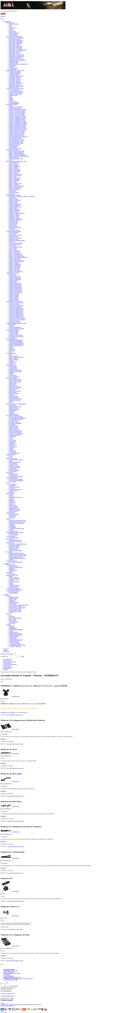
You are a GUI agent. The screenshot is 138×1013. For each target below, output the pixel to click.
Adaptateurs (12, 349)
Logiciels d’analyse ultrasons (12, 588)
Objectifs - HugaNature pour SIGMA (17, 126)
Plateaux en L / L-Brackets (15, 237)
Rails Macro (12, 499)
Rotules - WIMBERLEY (15, 166)
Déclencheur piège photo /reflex (16, 58)
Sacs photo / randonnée (14, 422)
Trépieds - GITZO (13, 202)
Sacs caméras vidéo (13, 426)
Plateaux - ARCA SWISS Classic (16, 256)
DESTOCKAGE (10, 22)
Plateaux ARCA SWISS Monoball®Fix (18, 257)
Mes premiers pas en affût (15, 540)
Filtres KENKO (12, 383)
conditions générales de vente (15, 1004)
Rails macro (12, 241)
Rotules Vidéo (12, 191)
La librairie (5, 594)
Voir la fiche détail (10, 714)
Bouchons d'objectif (13, 397)
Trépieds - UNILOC (13, 212)
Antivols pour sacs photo (14, 435)
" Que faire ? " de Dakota (15, 646)
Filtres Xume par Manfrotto (15, 387)
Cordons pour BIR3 (13, 331)
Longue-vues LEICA (14, 304)
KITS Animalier (13, 224)
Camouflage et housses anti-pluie (16, 528)
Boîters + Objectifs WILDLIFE (16, 152)
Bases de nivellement (14, 232)
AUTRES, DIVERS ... (14, 636)
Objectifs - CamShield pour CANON (17, 117)
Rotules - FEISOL (13, 173)
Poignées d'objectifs (13, 239)
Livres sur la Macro (13, 506)
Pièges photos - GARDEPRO (16, 42)
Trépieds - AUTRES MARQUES (17, 213)
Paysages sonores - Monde (15, 611)
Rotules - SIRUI (13, 182)
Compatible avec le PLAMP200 (8, 712)
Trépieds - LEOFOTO (14, 205)
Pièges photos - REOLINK (15, 47)
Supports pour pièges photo (15, 370)
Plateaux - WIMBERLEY (15, 265)
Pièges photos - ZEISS (14, 44)
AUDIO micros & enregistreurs (16, 523)
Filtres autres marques (14, 388)
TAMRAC (11, 448)
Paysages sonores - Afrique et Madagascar (18, 605)
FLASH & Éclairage (11, 353)
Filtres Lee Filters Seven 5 (15, 381)
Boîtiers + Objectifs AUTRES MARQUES (19, 156)
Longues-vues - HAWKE (15, 322)
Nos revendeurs (7, 665)
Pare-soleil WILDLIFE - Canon (16, 139)
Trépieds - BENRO (13, 199)
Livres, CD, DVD (13, 535)
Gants (10, 96)
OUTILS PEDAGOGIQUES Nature (14, 532)
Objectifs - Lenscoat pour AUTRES (17, 116)
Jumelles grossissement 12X (15, 288)
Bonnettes (11, 394)
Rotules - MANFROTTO (15, 178)
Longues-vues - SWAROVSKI (16, 305)
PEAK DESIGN (13, 446)
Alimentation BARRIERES (15, 341)
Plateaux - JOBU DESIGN (15, 260)
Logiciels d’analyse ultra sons (16, 589)
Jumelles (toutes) (13, 282)
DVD (7, 614)
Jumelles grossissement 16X (15, 291)
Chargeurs (11, 348)
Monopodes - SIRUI (14, 221)
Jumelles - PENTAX (14, 298)
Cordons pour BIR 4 (14, 333)
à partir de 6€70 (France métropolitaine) (10, 971)
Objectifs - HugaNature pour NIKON (17, 125)
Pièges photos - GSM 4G (15, 53)
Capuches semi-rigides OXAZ (16, 92)
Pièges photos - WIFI (14, 52)
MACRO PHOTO (10, 493)
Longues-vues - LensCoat (15, 108)
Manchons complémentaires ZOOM (17, 109)
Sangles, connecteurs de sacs (15, 431)
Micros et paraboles (10, 564)
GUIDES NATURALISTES (15, 634)
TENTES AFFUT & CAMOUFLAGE (15, 70)
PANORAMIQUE (10, 512)
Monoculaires (12, 274)
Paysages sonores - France (15, 610)
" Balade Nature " (13, 637)
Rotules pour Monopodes (15, 188)
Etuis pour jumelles (13, 428)
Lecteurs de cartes (13, 490)
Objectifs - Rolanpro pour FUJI (16, 135)
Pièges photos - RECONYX (15, 48)
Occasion (11, 518)
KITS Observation (13, 223)
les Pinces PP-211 (23, 712)
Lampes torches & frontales (15, 489)
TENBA (11, 449)
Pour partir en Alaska (14, 547)
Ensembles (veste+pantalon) (15, 93)
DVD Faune (12, 616)
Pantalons (11, 99)
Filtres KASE (12, 384)
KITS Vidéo (12, 228)
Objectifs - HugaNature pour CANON (18, 123)
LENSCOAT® (12, 441)
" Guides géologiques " (14, 642)
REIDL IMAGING (13, 414)
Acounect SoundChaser (14, 585)
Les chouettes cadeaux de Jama (8, 993)
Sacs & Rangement (13, 35)
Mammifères (12, 601)
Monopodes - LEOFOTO (15, 218)
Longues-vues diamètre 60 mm (16, 309)
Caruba (11, 455)
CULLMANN (12, 436)
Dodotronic (11, 580)
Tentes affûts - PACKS (14, 84)
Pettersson (11, 584)
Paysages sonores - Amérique (15, 606)
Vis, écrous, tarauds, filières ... (16, 247)
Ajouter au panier (19, 714)
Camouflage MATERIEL (15, 71)
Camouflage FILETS (14, 74)
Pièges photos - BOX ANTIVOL (16, 55)
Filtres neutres (12, 389)
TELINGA (11, 571)
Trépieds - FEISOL (13, 201)
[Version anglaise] (2, 14)
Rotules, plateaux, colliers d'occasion (17, 555)
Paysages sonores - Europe (15, 608)
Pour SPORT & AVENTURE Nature (17, 544)
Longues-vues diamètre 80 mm (16, 311)
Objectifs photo (9, 472)
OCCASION (9, 551)
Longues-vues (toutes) (14, 320)
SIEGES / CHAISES (14, 87)
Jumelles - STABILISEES (15, 279)
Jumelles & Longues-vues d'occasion (17, 554)
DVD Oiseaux (12, 620)
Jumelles (11, 29)
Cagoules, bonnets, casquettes (16, 91)
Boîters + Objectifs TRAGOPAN (16, 151)
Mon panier (6, 649)
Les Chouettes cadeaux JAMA (16, 562)
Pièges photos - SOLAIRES (15, 51)
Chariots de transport (11, 454)
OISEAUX (11, 625)
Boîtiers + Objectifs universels (16, 106)
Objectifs (11, 494)
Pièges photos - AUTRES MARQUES (18, 49)
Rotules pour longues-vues (15, 187)
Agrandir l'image (15, 696)
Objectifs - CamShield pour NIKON (17, 118)
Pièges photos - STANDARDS (16, 38)
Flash (10, 26)
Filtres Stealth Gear (13, 385)
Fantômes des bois (13, 95)
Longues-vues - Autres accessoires (17, 319)
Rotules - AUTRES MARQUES (16, 186)
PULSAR (11, 326)
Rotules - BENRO (13, 167)
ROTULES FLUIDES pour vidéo (17, 522)
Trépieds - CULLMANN (15, 200)
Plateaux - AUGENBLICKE (15, 254)
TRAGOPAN (12, 450)
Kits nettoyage (12, 405)
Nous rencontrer (7, 660)
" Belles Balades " (13, 638)
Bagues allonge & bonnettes (15, 497)
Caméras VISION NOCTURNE (16, 328)
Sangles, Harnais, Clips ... (12, 458)
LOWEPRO (12, 442)
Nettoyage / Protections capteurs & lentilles (16, 403)
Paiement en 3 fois (11, 977)
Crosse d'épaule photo (14, 376)
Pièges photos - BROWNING (16, 40)
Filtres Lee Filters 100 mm (15, 379)
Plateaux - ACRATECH (14, 258)
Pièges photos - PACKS (14, 39)
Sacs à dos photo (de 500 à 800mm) (17, 418)
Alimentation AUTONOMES (16, 340)
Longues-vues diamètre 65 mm (16, 310)
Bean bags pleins (13, 367)
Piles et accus (12, 350)
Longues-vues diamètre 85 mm (16, 314)
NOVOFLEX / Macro (14, 510)
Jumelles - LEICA (13, 275)
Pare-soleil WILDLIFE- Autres (16, 143)
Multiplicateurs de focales (15, 391)
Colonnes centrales (13, 222)
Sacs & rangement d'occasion (15, 557)
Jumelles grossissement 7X (15, 283)
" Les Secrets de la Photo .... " (16, 643)
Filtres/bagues (12, 27)
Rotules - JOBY (13, 176)
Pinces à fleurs (12, 502)
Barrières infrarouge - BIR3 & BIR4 (17, 60)
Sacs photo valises (13, 420)
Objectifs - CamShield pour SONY (17, 119)
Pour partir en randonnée (14, 545)
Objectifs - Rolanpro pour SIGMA (17, 134)
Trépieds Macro (12, 505)
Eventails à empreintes (14, 487)
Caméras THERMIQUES (15, 327)
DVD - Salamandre (13, 621)
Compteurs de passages (14, 579)
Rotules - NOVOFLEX (14, 179)
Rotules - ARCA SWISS (14, 170)
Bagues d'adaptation (13, 393)
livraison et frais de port (28, 1004)
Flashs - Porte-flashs (13, 359)
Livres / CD (12, 30)
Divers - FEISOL (13, 248)
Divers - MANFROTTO (14, 250)
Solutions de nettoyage (14, 409)
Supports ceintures (13, 368)
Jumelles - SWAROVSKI (15, 278)
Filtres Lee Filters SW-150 (15, 380)
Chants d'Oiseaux (13, 598)
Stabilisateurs (12, 525)
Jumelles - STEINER (14, 300)
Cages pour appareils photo (15, 235)
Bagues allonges (13, 392)
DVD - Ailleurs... (13, 619)
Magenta (11, 583)
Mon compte (6, 651)
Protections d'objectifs (14, 33)
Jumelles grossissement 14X (15, 289)
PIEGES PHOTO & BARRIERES (14, 36)
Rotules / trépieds (13, 34)
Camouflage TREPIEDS (14, 73)
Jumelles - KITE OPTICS (15, 276)
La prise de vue (6, 21)
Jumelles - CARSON (14, 296)
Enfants (11, 612)
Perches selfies (12, 481)
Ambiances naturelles (14, 597)
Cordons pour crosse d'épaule (16, 335)
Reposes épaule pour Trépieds (16, 243)
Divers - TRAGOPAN (14, 252)
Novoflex (11, 374)
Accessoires (12, 193)
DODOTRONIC (13, 570)
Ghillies (11, 97)
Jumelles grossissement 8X (15, 284)
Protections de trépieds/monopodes (17, 240)
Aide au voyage (10, 542)
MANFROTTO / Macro (14, 509)
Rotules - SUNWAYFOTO (15, 183)
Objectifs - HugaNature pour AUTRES (18, 128)
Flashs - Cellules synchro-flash (16, 357)
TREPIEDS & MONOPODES (13, 195)
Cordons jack (12, 337)
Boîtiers (11, 105)
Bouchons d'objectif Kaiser (15, 398)
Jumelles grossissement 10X (15, 287)
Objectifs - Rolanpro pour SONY (16, 132)
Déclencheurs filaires (14, 61)
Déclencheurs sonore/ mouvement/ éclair (18, 64)
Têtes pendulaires (13, 147)
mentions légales (4, 1004)
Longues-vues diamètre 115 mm (16, 317)
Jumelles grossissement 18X (15, 292)
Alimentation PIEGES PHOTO (16, 343)
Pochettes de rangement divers (16, 433)
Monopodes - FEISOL (14, 215)
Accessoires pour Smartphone (16, 479)
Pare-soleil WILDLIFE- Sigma (16, 141)
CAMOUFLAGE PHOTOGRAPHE (15, 88)
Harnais (11, 461)
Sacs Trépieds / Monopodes (15, 423)
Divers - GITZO (13, 249)
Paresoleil (11, 401)
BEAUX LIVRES (13, 632)
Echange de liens (7, 668)
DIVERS (11, 559)
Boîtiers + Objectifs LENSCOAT (16, 153)
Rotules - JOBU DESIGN (15, 175)
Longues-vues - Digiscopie (15, 306)
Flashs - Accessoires (13, 355)
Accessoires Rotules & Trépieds (13, 231)
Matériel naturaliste (13, 533)
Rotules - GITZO (13, 164)
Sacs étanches (12, 424)
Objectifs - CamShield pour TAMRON (18, 122)
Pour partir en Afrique (14, 546)
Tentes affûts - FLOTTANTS (16, 83)
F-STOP (11, 437)
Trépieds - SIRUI (13, 208)
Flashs (10, 354)
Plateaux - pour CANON (15, 266)
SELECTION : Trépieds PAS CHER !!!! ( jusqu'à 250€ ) (22, 196)
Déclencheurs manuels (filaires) (16, 336)
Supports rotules (13, 245)
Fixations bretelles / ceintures (15, 459)
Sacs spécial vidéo (13, 531)
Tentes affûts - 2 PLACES (15, 79)
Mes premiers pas (10, 538)
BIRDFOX (11, 568)
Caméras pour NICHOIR (15, 57)
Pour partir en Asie (13, 549)
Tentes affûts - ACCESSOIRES (16, 86)
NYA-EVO (11, 445)
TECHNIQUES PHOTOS (15, 633)
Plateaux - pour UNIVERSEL (16, 271)
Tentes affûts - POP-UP (14, 81)
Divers (10, 25)
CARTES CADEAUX (11, 560)
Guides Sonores (12, 603)
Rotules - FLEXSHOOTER (15, 174)
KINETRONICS (13, 410)
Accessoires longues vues (15, 400)
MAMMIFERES (13, 628)
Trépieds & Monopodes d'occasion (17, 558)
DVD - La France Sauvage (15, 618)
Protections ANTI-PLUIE (12, 149)
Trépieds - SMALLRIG (14, 209)
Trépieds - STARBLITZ (14, 210)
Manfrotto (11, 372)
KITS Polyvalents (13, 226)
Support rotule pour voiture (15, 371)
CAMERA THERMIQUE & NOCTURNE (16, 323)
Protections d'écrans (13, 407)
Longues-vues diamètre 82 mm (16, 313)
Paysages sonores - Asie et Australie (17, 607)
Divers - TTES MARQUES (15, 253)
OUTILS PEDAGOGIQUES (13, 590)
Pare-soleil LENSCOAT (14, 144)
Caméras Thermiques (14, 577)
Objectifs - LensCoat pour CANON (17, 110)
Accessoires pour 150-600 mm (16, 476)
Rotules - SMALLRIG (14, 180)
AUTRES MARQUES (14, 453)
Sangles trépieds (13, 468)
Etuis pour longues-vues (14, 429)
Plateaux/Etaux (12, 31)
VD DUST (11, 413)
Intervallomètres (12, 65)
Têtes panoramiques (13, 514)
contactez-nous (37, 1004)
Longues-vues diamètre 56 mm (16, 308)
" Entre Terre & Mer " (14, 641)
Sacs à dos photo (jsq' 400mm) (16, 416)
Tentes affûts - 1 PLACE (14, 78)
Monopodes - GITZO (14, 217)
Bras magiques (12, 234)
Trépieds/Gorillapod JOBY (15, 204)
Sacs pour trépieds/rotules (15, 244)
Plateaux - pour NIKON (14, 267)
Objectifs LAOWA (13, 475)
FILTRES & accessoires (11, 378)
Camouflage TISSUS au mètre (16, 75)
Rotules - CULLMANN (14, 171)
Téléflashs (11, 361)
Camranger (11, 66)
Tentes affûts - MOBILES (15, 82)
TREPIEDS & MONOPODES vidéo (17, 520)
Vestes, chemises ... (13, 101)
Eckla (10, 457)
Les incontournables (10, 536)
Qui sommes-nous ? (7, 659)
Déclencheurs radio (13, 62)
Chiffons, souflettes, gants (15, 406)
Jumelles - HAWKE (13, 297)
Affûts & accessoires (14, 23)
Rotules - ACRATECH (14, 169)
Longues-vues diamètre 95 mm (16, 315)
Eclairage (11, 503)
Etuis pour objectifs (13, 427)
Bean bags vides (13, 366)
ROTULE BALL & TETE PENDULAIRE (16, 161)
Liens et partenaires (7, 667)
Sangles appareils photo (14, 462)
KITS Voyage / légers (14, 230)
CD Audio (8, 595)
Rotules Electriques (13, 189)
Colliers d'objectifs (13, 236)
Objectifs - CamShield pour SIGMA (17, 121)
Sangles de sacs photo (14, 466)
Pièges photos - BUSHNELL (16, 43)
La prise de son (6, 563)
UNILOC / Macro (13, 511)
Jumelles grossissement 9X (15, 285)
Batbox (11, 576)
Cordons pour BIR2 (13, 332)
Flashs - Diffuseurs (13, 358)
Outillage (11, 492)
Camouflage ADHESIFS (15, 77)
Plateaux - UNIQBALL (14, 263)
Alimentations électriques (12, 339)
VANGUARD (12, 451)
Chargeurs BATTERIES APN (16, 345)
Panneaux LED (12, 362)
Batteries (11, 346)
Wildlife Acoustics (13, 586)
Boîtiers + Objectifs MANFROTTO (17, 154)
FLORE (11, 630)
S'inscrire (3, 1003)
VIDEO (8, 519)
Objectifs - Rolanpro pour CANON (17, 130)
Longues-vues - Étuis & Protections (17, 318)
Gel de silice (12, 488)
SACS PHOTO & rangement (13, 415)
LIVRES (8, 624)
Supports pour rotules (14, 192)
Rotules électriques (13, 68)
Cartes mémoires (13, 69)
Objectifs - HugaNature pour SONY (17, 127)
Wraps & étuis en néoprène (15, 148)
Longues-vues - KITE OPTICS (16, 302)
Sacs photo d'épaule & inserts (15, 419)
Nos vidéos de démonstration (10, 664)
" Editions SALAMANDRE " (16, 640)
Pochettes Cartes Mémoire (15, 432)
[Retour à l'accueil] (33, 9)
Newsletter (5, 669)
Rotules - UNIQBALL (14, 184)
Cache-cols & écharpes (14, 90)
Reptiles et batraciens (14, 602)
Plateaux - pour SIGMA (14, 270)
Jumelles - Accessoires (14, 293)
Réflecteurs (11, 363)
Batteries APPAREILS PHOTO (16, 344)
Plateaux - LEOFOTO (14, 262)
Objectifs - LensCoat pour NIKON (17, 112)
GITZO (11, 439)
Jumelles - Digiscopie (14, 295)
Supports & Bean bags (11, 365)
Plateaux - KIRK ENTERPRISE (16, 261)
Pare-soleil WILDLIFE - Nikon (16, 140)
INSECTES (12, 627)
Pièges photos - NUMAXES (15, 45)
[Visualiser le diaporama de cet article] (6, 696)
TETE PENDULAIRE (14, 162)
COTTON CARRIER (14, 470)
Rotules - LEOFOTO (14, 165)
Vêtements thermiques (14, 103)
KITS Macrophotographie (15, 227)
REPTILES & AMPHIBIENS (16, 629)
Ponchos (11, 100)
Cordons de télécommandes (12, 330)
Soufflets (11, 498)
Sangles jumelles (13, 463)
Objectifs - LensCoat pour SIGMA (17, 113)
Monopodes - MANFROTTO (16, 219)
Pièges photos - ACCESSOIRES (16, 56)
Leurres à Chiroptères (14, 581)
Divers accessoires (13, 507)
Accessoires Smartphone (11, 477)
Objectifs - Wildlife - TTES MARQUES (18, 136)
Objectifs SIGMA (13, 474)
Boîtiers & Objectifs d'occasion (16, 553)
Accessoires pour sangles (15, 467)
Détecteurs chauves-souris (12, 575)
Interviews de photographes (9, 661)
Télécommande (12, 527)
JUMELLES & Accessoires (12, 272)
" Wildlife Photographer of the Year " (17, 645)
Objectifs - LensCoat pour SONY (17, 114)
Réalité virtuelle (12, 516)
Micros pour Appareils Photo (15, 567)
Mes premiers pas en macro (15, 541)
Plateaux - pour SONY (14, 269)
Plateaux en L (12, 515)
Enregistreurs (9, 572)
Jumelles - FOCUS (13, 280)
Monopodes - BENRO (14, 214)
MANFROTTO (13, 444)
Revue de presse (7, 663)
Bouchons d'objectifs (14, 145)
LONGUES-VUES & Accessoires (14, 301)
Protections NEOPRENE (12, 104)
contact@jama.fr (7, 991)
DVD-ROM (12, 623)
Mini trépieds (12, 197)
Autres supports (12, 375)
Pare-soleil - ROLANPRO (15, 138)
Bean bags (11, 496)
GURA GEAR (12, 440)
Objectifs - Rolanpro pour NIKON (17, 131)
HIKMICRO (12, 324)
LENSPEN (11, 411)
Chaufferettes (12, 485)
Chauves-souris (12, 599)
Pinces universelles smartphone (16, 480)
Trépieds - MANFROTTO (15, 206)
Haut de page (4, 1011)
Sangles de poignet (13, 464)
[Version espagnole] (4, 14)
